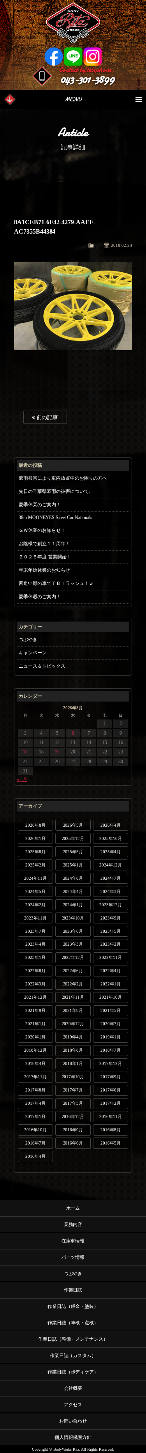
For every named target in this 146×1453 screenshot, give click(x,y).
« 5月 (22, 779)
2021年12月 (35, 997)
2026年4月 (110, 825)
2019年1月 (110, 1037)
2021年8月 (73, 1010)
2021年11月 (73, 997)
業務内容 (73, 1224)
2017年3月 (73, 1103)
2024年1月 (73, 904)
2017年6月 (110, 1090)
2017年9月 (110, 1076)
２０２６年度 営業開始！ (45, 557)
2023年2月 (110, 944)
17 (25, 752)
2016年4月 (35, 1156)
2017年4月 (35, 1103)
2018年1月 (73, 1063)
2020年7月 (110, 1023)
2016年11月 (110, 1116)
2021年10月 (110, 997)
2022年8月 (35, 970)
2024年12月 (110, 865)
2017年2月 (110, 1103)
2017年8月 (35, 1090)
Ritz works (73, 23)
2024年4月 (73, 891)
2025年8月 (35, 851)
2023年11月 (35, 918)
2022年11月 (110, 957)
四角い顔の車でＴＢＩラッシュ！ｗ (56, 583)
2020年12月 (73, 1023)
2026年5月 (73, 825)
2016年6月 (73, 1143)
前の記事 (46, 417)
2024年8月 (73, 878)
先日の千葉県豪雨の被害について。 (56, 491)
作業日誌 (73, 1290)
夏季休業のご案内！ (40, 504)
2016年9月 (73, 1129)
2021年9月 (35, 1010)
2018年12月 (35, 1050)
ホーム (73, 1208)
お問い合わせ (73, 1421)
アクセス (73, 1404)
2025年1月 (73, 865)
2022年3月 (35, 984)
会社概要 (73, 1388)
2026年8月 (35, 825)
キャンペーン (33, 653)
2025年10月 (110, 838)
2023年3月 (73, 944)
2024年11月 (35, 878)
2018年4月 (35, 1063)
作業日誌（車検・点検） (73, 1322)
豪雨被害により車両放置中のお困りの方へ (63, 478)
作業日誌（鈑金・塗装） (73, 1306)
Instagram (92, 56)
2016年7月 (35, 1143)
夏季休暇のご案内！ (40, 596)
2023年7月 (35, 931)
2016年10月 (35, 1129)
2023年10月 (73, 918)
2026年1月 (35, 838)
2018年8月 (73, 1050)
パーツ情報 (73, 1257)
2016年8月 (110, 1129)
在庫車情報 (73, 1241)
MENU (73, 99)
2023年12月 (110, 904)
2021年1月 (35, 1023)
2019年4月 (73, 1037)
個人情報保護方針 (73, 1437)
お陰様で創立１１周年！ (44, 543)
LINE (73, 56)
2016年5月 (110, 1143)
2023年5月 (110, 931)
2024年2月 (35, 904)
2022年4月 (110, 970)
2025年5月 (73, 851)
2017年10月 (73, 1076)
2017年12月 (110, 1063)
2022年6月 (73, 970)
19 (57, 752)
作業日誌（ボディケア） (73, 1372)
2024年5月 (35, 891)
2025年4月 (110, 851)
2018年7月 (110, 1050)
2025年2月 (35, 865)
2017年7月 (73, 1090)
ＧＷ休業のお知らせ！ (42, 530)
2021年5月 (110, 1010)
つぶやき (28, 639)
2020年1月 (35, 1037)
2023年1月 (35, 957)
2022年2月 (73, 984)
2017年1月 (35, 1116)
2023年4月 (35, 944)
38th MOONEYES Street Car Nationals (56, 517)
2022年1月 (110, 984)
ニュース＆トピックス (42, 666)
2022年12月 (73, 957)
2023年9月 (110, 918)
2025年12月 (73, 838)
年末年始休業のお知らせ (44, 570)
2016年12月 (73, 1116)
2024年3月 (110, 891)
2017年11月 (35, 1076)
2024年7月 (110, 878)
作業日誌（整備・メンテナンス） (73, 1339)
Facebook (53, 56)
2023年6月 (73, 931)
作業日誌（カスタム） (73, 1355)
